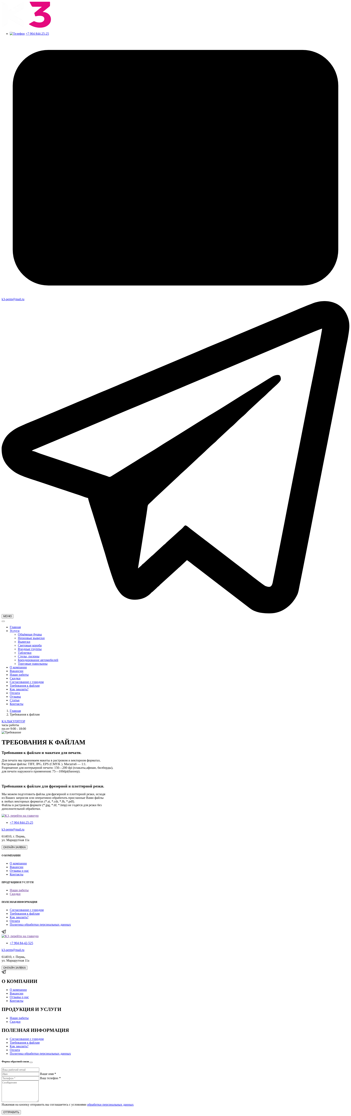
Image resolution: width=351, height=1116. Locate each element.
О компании (18, 667)
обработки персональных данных (110, 1104)
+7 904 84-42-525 (21, 943)
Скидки (15, 678)
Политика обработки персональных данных (40, 924)
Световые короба (30, 645)
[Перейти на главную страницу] (26, 26)
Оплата (15, 693)
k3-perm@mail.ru (13, 829)
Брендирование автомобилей (38, 660)
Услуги (15, 630)
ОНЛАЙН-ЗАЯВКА (14, 847)
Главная (15, 627)
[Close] (31, 1062)
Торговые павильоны (33, 663)
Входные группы (30, 649)
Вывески (24, 641)
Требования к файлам (25, 685)
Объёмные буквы (30, 634)
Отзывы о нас (19, 870)
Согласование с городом (27, 682)
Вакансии (16, 671)
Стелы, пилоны (28, 656)
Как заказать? (19, 689)
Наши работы (19, 674)
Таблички (24, 652)
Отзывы (15, 696)
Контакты (16, 704)
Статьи (15, 700)
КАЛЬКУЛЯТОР (13, 721)
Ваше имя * (48, 1074)
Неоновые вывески (31, 638)
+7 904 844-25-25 (37, 33)
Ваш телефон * (50, 1078)
